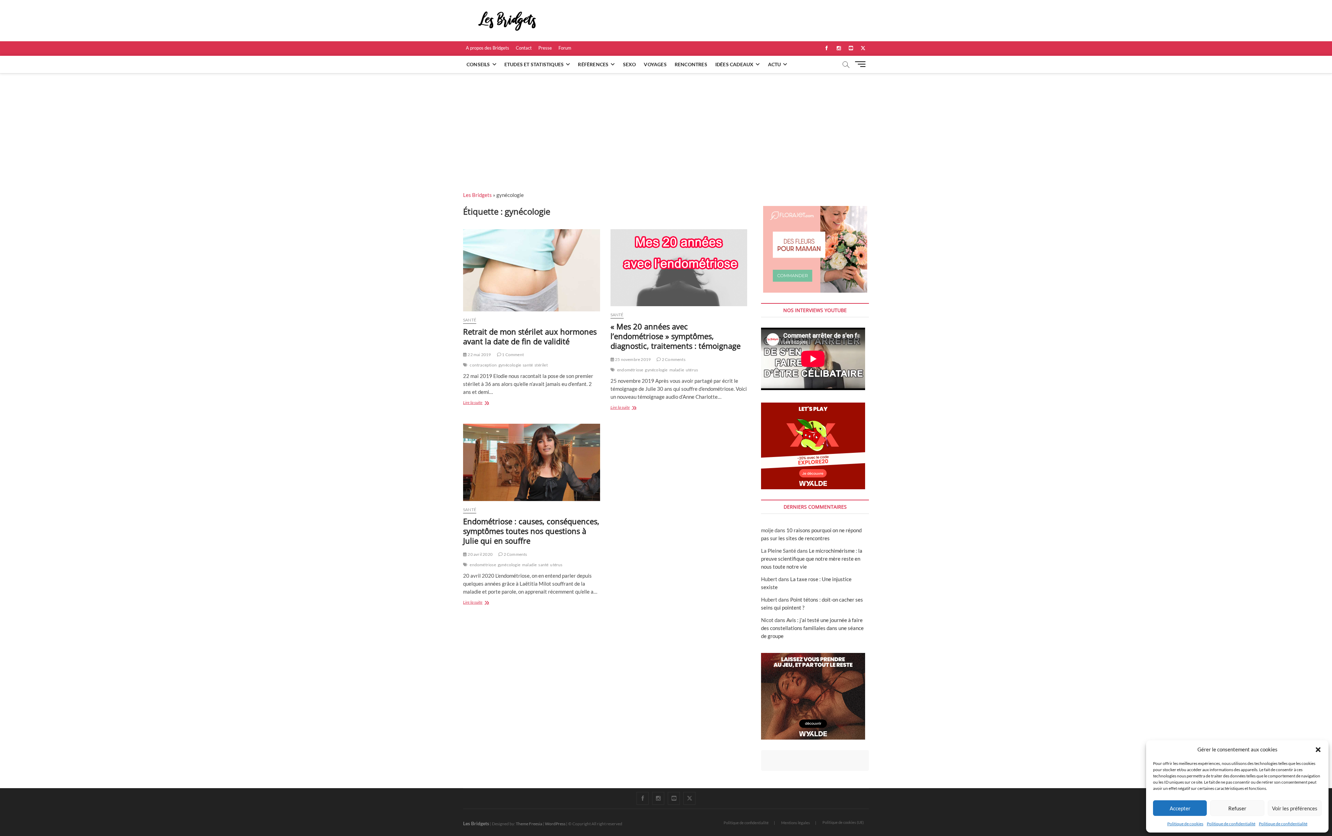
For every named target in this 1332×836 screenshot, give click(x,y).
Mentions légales (795, 822)
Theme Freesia (529, 823)
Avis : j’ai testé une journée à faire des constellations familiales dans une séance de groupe (812, 628)
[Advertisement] (666, 125)
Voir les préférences (1294, 808)
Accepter (1180, 808)
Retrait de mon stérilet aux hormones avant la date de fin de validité (530, 336)
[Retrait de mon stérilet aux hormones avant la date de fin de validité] (531, 270)
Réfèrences (593, 64)
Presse (545, 48)
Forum (564, 48)
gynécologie (509, 365)
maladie (676, 369)
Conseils (478, 64)
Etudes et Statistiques (534, 64)
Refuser (1237, 808)
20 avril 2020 (480, 554)
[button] (1318, 749)
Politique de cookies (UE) (843, 822)
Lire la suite (481, 403)
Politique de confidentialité (1231, 823)
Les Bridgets (477, 195)
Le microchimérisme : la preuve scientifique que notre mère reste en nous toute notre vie (811, 559)
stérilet (541, 365)
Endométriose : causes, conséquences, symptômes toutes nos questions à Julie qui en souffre (531, 531)
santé (528, 365)
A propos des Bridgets (487, 48)
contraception (483, 365)
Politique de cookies (1185, 823)
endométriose (630, 369)
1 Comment (512, 354)
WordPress (555, 823)
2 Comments (673, 359)
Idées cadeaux (734, 64)
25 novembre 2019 (632, 359)
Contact (524, 48)
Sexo (629, 64)
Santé (469, 319)
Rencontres (691, 64)
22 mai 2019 (479, 354)
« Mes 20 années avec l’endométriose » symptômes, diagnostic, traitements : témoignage (675, 336)
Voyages (655, 64)
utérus (692, 369)
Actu (774, 64)
